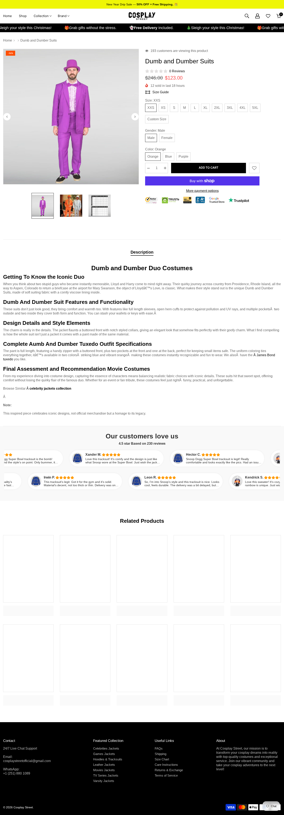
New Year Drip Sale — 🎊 (142, 4)
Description (142, 252)
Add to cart (208, 167)
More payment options (202, 191)
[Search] (247, 16)
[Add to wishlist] (254, 168)
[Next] (135, 116)
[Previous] (7, 116)
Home (7, 40)
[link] (28, 608)
